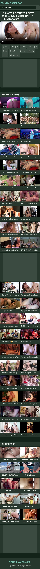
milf (24, 47)
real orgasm (33, 47)
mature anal (15, 55)
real (6, 51)
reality (32, 51)
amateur (14, 51)
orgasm (16, 47)
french (23, 51)
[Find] (37, 7)
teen (6, 55)
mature (7, 47)
